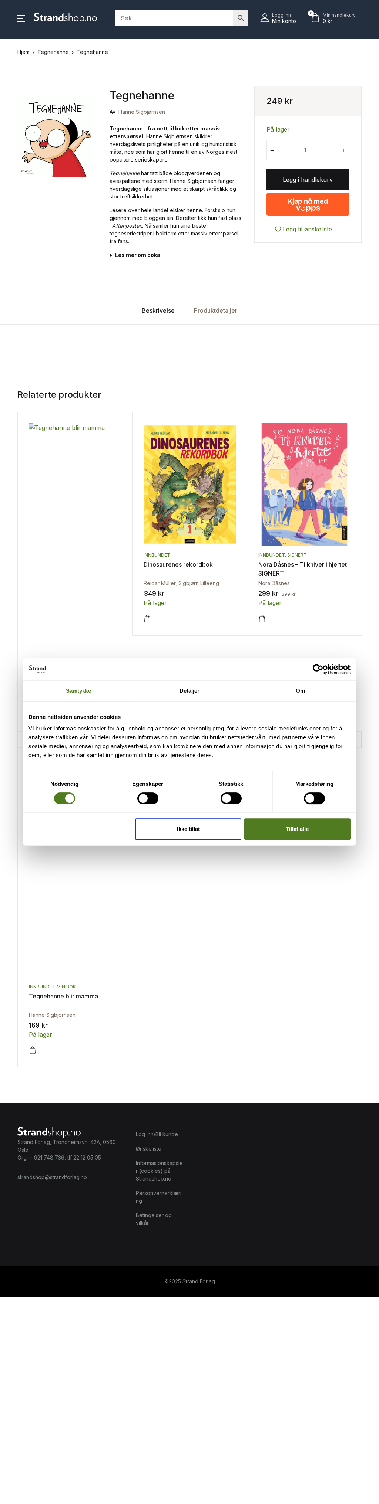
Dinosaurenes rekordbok (178, 564)
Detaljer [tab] (190, 691)
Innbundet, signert (282, 555)
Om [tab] (300, 691)
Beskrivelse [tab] (158, 310)
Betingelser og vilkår (154, 1219)
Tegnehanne (53, 52)
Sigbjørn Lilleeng (198, 583)
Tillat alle (297, 829)
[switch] (147, 798)
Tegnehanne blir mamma (63, 996)
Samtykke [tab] (78, 691)
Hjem (23, 52)
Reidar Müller (159, 583)
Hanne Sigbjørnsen (141, 112)
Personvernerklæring (158, 1197)
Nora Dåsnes (274, 583)
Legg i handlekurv (308, 179)
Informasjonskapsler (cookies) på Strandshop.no (159, 1171)
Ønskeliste (148, 1148)
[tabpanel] (56, 137)
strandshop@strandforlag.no (52, 1177)
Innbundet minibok (52, 986)
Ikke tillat (188, 829)
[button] (21, 18)
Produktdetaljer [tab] (215, 310)
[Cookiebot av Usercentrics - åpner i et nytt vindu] (318, 669)
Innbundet (157, 555)
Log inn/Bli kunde (157, 1134)
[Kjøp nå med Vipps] (307, 201)
